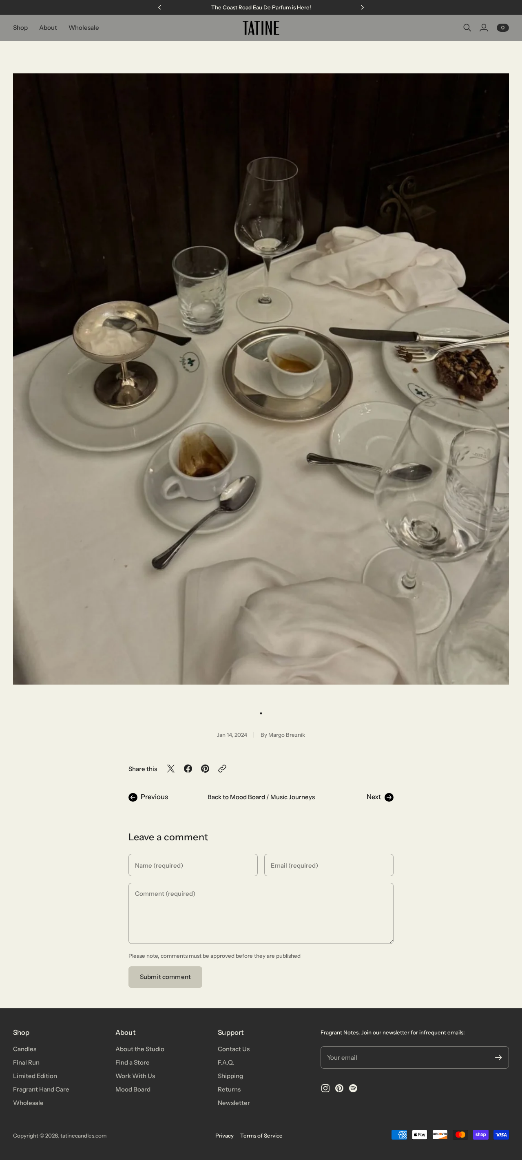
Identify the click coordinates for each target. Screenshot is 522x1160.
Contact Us (234, 1049)
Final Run (26, 1062)
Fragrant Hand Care (41, 1089)
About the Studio (139, 1049)
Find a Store (132, 1062)
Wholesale (28, 1103)
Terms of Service (261, 1135)
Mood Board (132, 1089)
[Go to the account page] (484, 28)
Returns (229, 1089)
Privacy (224, 1135)
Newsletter (234, 1103)
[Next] (362, 7)
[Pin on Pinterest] (205, 768)
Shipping (230, 1076)
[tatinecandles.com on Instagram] (325, 1088)
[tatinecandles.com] (261, 28)
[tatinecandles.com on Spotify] (353, 1088)
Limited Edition (35, 1076)
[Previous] (159, 7)
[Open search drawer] (467, 28)
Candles (24, 1049)
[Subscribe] (498, 1057)
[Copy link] (222, 768)
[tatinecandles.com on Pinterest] (339, 1088)
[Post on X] (171, 768)
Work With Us (135, 1076)
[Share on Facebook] (188, 768)
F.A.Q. (226, 1062)
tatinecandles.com (83, 1135)
